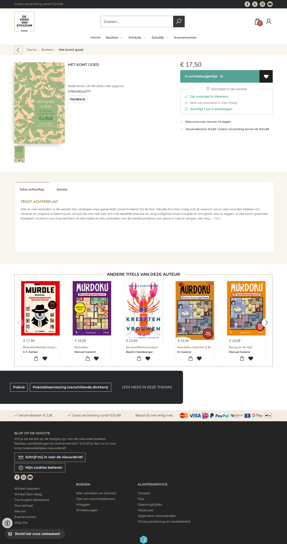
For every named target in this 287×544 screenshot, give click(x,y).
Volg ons (20, 522)
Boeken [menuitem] (112, 37)
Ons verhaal (23, 505)
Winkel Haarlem (27, 489)
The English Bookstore (31, 500)
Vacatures (145, 510)
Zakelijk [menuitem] (158, 37)
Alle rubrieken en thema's (96, 493)
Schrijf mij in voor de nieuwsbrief (54, 457)
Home (95, 37)
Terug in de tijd (240, 347)
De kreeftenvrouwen (142, 347)
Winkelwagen (87, 510)
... (69, 72)
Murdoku (81, 347)
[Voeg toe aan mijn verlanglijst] (266, 76)
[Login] (269, 21)
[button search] (179, 21)
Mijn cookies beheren (43, 468)
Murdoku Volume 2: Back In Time (202, 347)
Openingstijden (150, 504)
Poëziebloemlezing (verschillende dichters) (70, 387)
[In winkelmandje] (36, 359)
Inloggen (83, 504)
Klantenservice (152, 484)
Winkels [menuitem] (135, 37)
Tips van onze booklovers (95, 499)
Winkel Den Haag (28, 494)
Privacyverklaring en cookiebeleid (164, 521)
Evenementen (185, 37)
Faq (141, 499)
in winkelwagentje (200, 76)
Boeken (48, 50)
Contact (144, 493)
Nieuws (20, 511)
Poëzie (19, 387)
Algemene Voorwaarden (157, 516)
